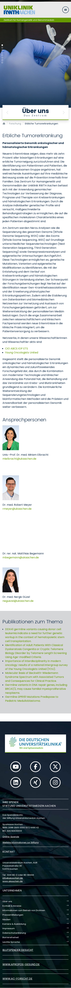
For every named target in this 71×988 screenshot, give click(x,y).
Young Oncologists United (21, 352)
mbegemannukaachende (20, 557)
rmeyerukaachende (17, 509)
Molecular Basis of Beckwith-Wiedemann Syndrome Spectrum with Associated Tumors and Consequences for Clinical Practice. (34, 677)
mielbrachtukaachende (19, 459)
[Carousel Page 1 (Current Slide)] (2, 45)
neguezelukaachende (18, 601)
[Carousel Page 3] (2, 50)
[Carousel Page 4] (2, 52)
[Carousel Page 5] (2, 55)
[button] (7, 112)
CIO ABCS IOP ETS (16, 348)
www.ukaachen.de (12, 881)
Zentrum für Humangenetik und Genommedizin (29, 20)
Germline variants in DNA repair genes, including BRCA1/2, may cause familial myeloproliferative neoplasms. (36, 689)
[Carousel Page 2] (2, 47)
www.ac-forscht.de (17, 979)
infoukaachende (12, 878)
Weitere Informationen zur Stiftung (20, 842)
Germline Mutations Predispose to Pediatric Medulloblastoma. (31, 699)
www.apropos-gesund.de (21, 964)
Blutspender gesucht (17, 950)
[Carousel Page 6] (2, 57)
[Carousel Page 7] (2, 60)
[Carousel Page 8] (2, 62)
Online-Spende (10, 836)
